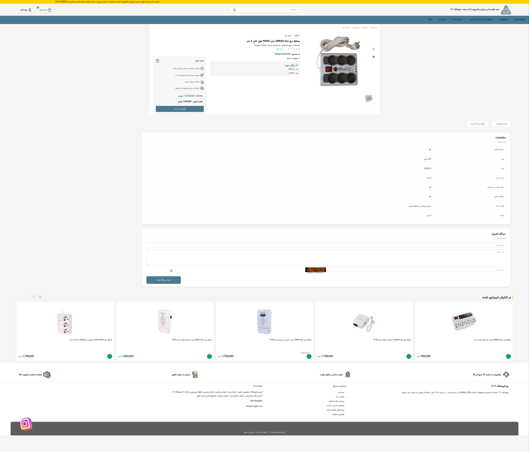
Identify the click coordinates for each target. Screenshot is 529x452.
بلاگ (430, 19)
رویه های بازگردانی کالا (336, 410)
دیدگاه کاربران (476, 124)
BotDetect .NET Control (315, 272)
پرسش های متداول (337, 401)
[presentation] (40, 296)
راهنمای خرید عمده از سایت (480, 19)
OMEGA (297, 36)
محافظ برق (347, 28)
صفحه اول (373, 28)
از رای (279, 49)
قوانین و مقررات (338, 414)
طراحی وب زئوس (249, 432)
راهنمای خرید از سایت (336, 405)
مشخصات (499, 124)
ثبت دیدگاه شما (164, 280)
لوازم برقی (356, 28)
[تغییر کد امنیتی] (171, 270)
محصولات (504, 19)
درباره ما (442, 19)
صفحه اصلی (520, 19)
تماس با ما (457, 19)
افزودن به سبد (180, 109)
